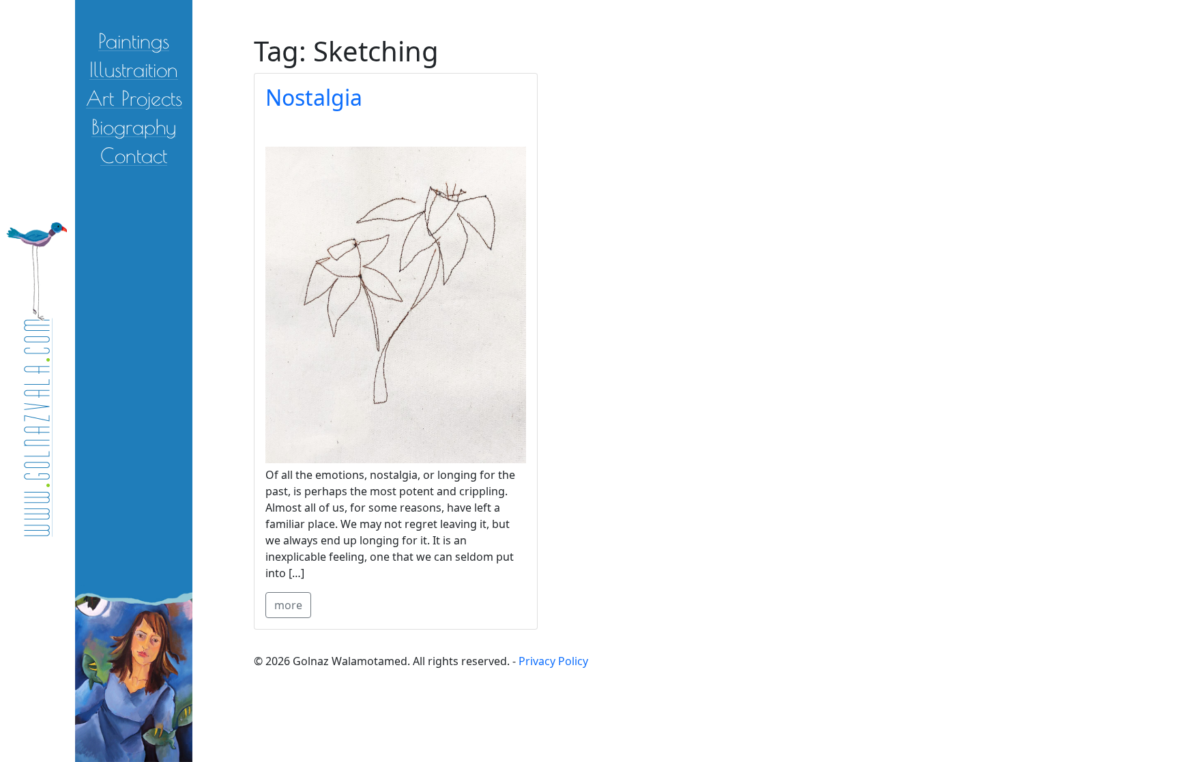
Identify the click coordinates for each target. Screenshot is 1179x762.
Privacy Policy (553, 661)
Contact (133, 154)
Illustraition (133, 68)
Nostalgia (313, 97)
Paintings (133, 40)
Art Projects (134, 97)
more (288, 605)
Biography (133, 126)
